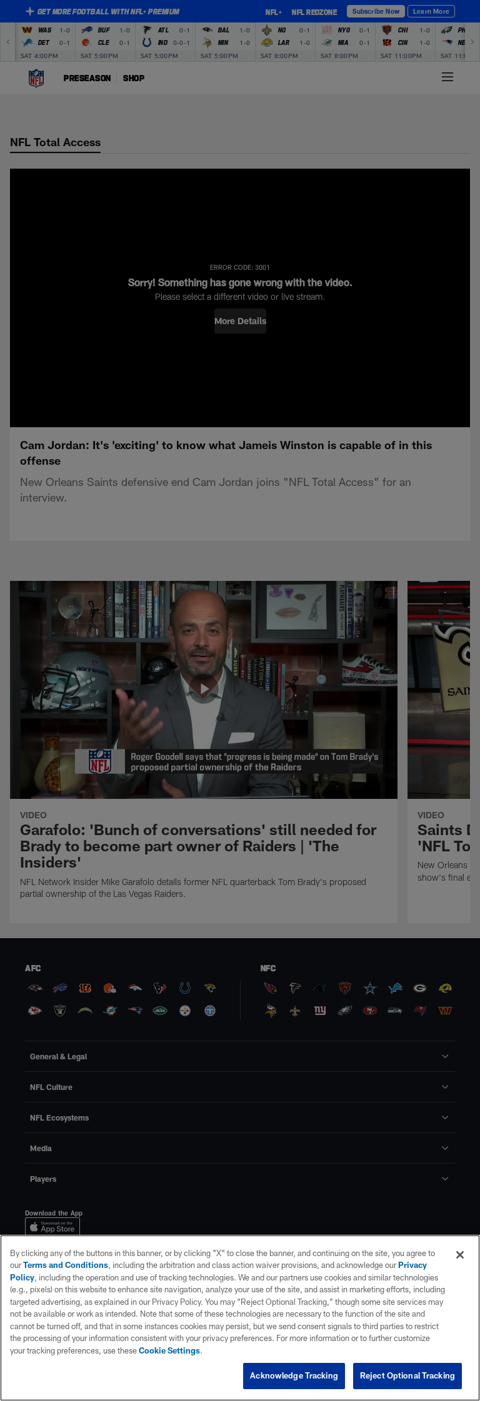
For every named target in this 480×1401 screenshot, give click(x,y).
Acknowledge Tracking (294, 1375)
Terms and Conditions (65, 1265)
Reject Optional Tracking (407, 1375)
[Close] (460, 1255)
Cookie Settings (169, 1350)
